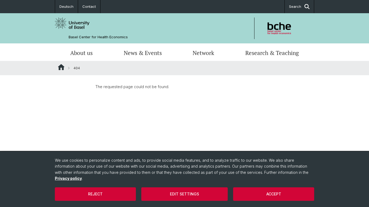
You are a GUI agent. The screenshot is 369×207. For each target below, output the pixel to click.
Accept (273, 194)
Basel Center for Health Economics (98, 37)
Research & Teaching (272, 53)
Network (203, 53)
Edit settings (184, 194)
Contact (89, 6)
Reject (95, 194)
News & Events (143, 53)
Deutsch (66, 6)
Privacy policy (68, 178)
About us (81, 53)
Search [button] (295, 6)
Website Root (61, 67)
